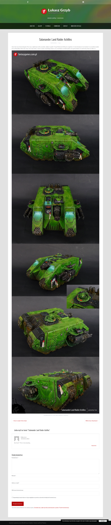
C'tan (59, 43)
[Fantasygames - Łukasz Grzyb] (55, 11)
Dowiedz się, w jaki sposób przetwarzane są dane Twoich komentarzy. (51, 507)
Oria (34, 523)
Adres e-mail (15, 483)
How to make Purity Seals (20, 420)
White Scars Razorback (91, 420)
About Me (32, 26)
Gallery (40, 26)
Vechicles (65, 415)
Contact (65, 26)
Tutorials (48, 26)
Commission (57, 26)
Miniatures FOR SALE (76, 26)
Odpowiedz (93, 445)
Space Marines (59, 415)
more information (93, 521)
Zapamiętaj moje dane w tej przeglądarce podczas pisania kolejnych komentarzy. (34, 497)
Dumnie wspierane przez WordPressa (18, 523)
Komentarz (15, 457)
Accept (102, 521)
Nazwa (14, 475)
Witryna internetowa (17, 490)
